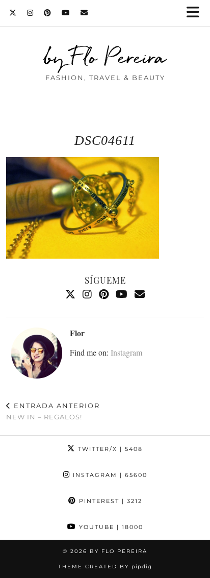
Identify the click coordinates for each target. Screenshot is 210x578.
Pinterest (109, 501)
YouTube (109, 527)
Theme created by (105, 566)
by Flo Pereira (105, 56)
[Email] (84, 12)
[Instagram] (30, 12)
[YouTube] (66, 12)
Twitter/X (109, 449)
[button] (196, 13)
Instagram (126, 352)
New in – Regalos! (53, 411)
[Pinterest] (47, 12)
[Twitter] (13, 12)
